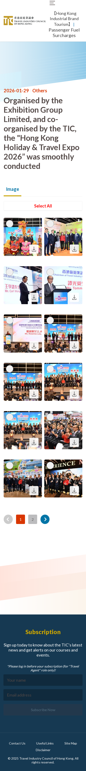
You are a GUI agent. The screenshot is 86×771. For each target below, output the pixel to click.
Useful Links (45, 743)
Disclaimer (43, 750)
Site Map (70, 743)
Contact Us (17, 743)
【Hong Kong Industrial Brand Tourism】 (64, 19)
